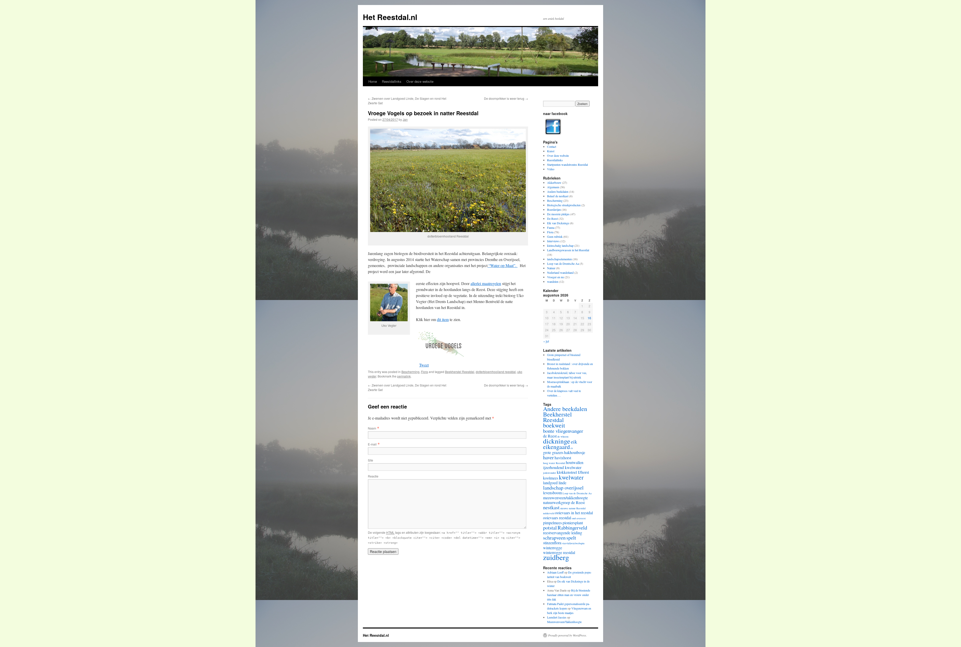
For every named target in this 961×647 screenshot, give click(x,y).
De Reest (552, 218)
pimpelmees (552, 522)
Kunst (550, 151)
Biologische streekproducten (564, 205)
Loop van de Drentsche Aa (563, 264)
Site (370, 460)
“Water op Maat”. (503, 265)
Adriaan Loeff (555, 572)
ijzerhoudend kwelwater (562, 467)
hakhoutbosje (574, 452)
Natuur (551, 268)
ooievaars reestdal (557, 517)
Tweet (424, 365)
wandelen (552, 282)
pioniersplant (573, 522)
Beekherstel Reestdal (459, 372)
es (572, 448)
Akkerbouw (554, 182)
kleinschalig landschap (560, 246)
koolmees (550, 477)
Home (372, 81)
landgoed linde (554, 482)
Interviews (553, 241)
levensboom (552, 492)
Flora (424, 372)
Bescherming (410, 372)
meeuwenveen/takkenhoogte (565, 497)
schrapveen (554, 537)
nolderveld (548, 513)
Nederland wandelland (560, 272)
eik (574, 441)
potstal (550, 527)
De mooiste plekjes (558, 214)
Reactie (373, 476)
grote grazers (553, 452)
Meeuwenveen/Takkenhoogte (564, 622)
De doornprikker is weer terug (506, 98)
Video (550, 169)
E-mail (372, 444)
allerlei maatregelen (485, 283)
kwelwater (571, 477)
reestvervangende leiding (562, 532)
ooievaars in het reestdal (574, 512)
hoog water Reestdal (554, 463)
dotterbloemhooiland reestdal (496, 372)
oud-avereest (579, 518)
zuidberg (556, 557)
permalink (404, 376)
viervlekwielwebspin (573, 543)
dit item (443, 319)
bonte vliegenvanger (563, 430)
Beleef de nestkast (557, 196)
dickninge (556, 441)
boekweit (554, 425)
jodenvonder (549, 472)
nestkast (551, 507)
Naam (372, 428)
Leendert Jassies (556, 617)
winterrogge (552, 547)
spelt (571, 537)
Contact (551, 146)
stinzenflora (552, 542)
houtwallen (574, 462)
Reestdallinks (391, 81)
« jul (546, 341)
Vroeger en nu (555, 277)
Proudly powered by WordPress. (567, 635)
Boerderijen (554, 210)
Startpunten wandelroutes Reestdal (567, 164)
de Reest (550, 435)
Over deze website (419, 81)
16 (589, 318)
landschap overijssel (563, 487)
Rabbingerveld (572, 527)
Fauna (550, 228)
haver (548, 457)
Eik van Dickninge (558, 223)
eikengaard (556, 447)
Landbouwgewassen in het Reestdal (568, 250)
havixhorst (563, 457)
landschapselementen (559, 259)
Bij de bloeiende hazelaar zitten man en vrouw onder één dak (568, 594)
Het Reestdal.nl (390, 17)
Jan (405, 119)
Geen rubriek (555, 236)
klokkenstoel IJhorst (573, 472)
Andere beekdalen (557, 192)
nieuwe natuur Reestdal (573, 508)
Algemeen (553, 187)
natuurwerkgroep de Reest (564, 502)
